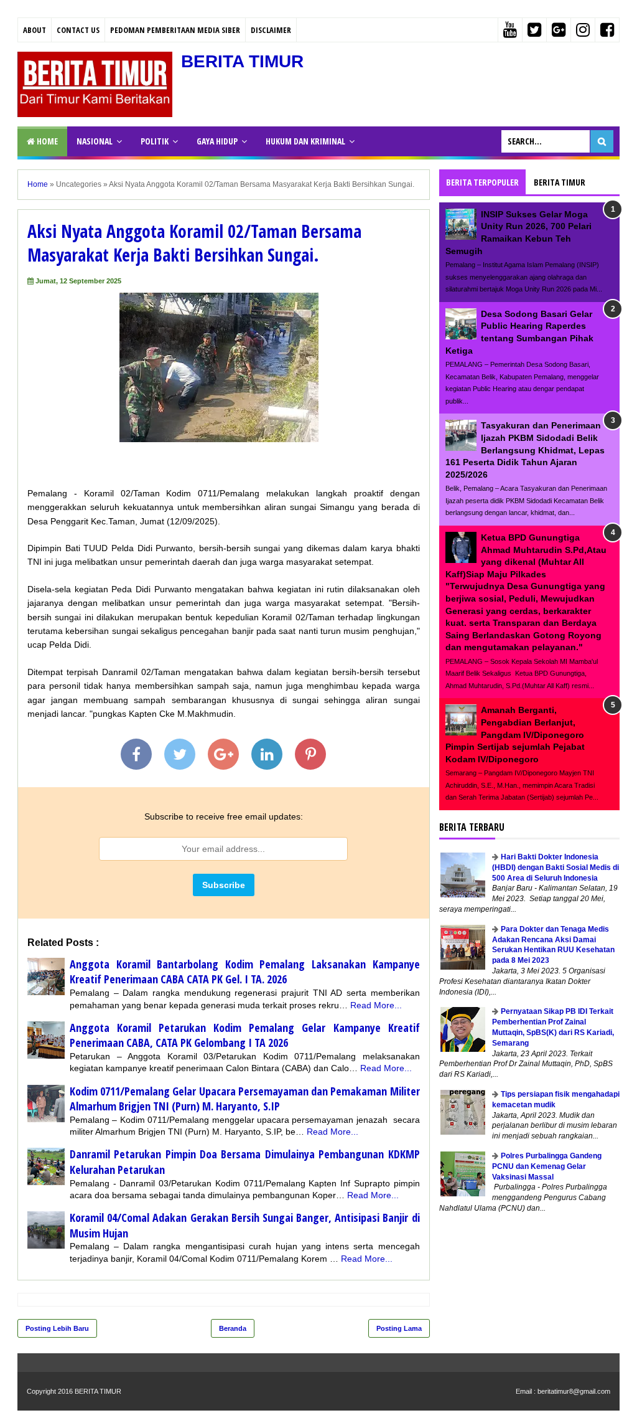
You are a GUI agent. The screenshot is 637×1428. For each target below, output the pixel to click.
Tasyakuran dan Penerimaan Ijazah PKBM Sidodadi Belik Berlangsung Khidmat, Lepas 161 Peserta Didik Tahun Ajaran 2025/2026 (525, 449)
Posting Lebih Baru (57, 1328)
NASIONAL (95, 141)
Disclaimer (271, 29)
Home (46, 141)
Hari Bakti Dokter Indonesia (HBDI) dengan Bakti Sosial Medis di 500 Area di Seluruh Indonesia (555, 867)
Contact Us (78, 29)
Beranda (232, 1328)
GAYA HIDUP (217, 141)
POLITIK (155, 141)
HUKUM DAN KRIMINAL (305, 141)
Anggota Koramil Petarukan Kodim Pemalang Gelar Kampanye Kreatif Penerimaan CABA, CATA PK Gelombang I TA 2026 (245, 1035)
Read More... (376, 1005)
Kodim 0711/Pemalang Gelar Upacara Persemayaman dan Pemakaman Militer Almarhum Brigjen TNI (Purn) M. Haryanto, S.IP (245, 1099)
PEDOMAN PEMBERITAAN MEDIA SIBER (175, 29)
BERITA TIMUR (242, 61)
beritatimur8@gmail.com (573, 1391)
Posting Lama (399, 1328)
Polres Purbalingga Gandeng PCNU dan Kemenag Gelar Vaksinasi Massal (547, 1166)
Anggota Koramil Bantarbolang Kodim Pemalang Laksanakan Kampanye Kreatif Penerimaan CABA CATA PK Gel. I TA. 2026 (245, 972)
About (34, 29)
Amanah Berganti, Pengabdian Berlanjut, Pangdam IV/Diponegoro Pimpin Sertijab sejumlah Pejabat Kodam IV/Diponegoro (515, 734)
